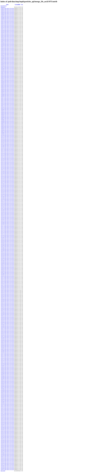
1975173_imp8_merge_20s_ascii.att (7, 228)
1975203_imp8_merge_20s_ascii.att (7, 267)
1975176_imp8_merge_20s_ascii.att (7, 232)
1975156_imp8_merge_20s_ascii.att (7, 206)
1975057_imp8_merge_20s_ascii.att (7, 80)
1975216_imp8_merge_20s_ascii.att (7, 283)
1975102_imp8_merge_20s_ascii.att (7, 137)
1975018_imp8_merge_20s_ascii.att (7, 30)
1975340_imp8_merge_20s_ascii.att (7, 442)
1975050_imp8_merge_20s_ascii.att (7, 71)
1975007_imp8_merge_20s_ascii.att (7, 16)
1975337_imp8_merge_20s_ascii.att (7, 438)
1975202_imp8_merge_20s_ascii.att (7, 265)
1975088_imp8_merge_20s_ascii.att (7, 119)
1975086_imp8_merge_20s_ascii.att (7, 117)
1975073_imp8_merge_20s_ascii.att (7, 100)
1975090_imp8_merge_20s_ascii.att (7, 122)
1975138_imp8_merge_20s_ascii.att (7, 183)
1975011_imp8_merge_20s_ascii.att (7, 21)
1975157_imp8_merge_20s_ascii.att (7, 208)
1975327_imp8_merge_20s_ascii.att (7, 425)
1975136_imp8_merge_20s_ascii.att (7, 181)
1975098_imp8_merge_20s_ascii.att (7, 132)
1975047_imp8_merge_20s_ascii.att (7, 67)
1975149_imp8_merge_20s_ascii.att (7, 197)
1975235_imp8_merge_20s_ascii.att (7, 308)
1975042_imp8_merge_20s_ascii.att (7, 60)
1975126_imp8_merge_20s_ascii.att (7, 168)
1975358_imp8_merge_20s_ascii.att (7, 465)
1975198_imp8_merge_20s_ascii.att (7, 260)
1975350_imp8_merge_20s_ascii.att (7, 455)
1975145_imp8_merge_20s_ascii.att (7, 192)
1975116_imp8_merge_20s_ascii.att (7, 155)
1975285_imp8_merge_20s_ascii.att (7, 372)
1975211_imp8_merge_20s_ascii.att (7, 277)
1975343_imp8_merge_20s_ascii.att (7, 446)
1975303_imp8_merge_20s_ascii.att (7, 395)
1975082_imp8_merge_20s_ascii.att (7, 112)
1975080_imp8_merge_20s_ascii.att (7, 109)
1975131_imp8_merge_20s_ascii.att (7, 174)
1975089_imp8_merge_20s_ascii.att (7, 121)
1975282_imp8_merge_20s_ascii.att (7, 368)
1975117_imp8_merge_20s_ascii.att (7, 156)
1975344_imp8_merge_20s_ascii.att (7, 447)
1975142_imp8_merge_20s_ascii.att (7, 188)
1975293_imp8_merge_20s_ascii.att (7, 382)
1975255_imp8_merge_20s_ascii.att (7, 333)
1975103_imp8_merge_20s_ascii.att (7, 139)
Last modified (17, 4)
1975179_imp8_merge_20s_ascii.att (7, 236)
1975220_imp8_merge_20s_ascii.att (7, 288)
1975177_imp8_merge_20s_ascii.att (7, 233)
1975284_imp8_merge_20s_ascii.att (7, 370)
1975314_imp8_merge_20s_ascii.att (7, 409)
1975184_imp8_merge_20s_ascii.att (7, 242)
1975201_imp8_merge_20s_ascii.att (7, 264)
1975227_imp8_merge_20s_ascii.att (7, 297)
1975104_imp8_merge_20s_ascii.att (7, 140)
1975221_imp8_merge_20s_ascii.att (7, 290)
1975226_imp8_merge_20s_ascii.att (7, 296)
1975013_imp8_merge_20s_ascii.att (7, 23)
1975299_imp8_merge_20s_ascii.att (7, 390)
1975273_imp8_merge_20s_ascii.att (7, 356)
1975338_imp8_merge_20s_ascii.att (7, 440)
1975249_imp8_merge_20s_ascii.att (7, 326)
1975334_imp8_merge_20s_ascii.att (7, 434)
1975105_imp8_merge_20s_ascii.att (7, 141)
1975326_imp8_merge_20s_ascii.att (7, 424)
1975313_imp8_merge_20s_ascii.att (7, 408)
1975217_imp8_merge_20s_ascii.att (7, 285)
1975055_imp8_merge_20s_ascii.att (7, 77)
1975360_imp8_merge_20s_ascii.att (7, 468)
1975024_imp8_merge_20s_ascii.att (7, 37)
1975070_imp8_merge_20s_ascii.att (7, 96)
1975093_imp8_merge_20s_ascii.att (7, 126)
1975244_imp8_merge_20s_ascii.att (7, 319)
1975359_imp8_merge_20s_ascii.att (7, 466)
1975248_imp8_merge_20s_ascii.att (7, 324)
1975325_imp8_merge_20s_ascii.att (7, 423)
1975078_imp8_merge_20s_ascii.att (7, 106)
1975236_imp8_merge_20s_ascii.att (7, 309)
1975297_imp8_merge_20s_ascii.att (7, 387)
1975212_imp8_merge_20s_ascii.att (7, 278)
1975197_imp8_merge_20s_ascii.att (7, 259)
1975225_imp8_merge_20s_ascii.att (7, 295)
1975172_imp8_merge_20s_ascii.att (7, 227)
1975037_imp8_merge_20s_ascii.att (7, 54)
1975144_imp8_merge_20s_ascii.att (7, 191)
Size (22, 4)
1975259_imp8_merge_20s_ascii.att (7, 338)
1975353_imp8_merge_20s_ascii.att (7, 459)
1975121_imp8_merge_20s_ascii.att (7, 162)
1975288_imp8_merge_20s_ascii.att (7, 376)
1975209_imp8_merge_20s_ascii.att (7, 274)
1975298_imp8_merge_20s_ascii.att (7, 388)
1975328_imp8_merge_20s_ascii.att (7, 427)
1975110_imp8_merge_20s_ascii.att (7, 147)
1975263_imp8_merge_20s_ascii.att (7, 343)
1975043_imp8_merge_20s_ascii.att (7, 62)
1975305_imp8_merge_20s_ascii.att (7, 397)
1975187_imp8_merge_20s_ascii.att (7, 246)
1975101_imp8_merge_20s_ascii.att (7, 136)
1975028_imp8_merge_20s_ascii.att (7, 42)
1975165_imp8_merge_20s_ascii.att (7, 218)
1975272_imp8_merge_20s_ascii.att (7, 355)
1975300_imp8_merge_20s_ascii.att (7, 391)
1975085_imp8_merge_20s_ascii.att (7, 115)
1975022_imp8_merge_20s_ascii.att (7, 35)
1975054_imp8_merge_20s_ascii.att (7, 76)
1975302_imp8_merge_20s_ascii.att (7, 393)
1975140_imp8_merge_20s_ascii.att (7, 186)
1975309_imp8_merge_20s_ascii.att (7, 402)
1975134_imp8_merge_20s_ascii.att (7, 178)
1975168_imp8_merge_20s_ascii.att (7, 222)
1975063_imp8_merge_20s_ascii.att (7, 87)
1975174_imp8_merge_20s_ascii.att (7, 229)
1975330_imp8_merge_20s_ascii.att (7, 429)
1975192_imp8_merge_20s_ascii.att (7, 253)
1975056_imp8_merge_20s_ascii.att (7, 78)
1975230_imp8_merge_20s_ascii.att (7, 301)
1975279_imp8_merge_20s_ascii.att (7, 364)
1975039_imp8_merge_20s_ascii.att (7, 57)
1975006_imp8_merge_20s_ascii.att (7, 14)
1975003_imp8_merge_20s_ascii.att (7, 10)
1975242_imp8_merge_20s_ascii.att (7, 317)
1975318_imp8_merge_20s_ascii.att (7, 414)
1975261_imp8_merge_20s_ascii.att (7, 341)
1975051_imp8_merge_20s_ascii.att (7, 72)
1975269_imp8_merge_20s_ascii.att (7, 351)
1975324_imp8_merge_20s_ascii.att (7, 422)
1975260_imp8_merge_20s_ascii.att (7, 340)
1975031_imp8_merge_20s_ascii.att (7, 46)
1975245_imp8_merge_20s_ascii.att (7, 320)
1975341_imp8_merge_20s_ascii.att (7, 443)
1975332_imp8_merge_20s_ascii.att (7, 432)
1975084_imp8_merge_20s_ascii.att (7, 114)
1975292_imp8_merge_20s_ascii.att (7, 381)
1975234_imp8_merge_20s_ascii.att (7, 306)
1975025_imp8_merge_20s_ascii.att (7, 39)
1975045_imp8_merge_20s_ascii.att (7, 64)
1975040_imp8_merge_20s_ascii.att (7, 58)
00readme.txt (3, 7)
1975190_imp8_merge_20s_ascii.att (7, 250)
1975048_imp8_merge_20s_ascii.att (7, 68)
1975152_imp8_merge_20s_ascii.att (7, 201)
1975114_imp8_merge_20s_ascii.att (7, 153)
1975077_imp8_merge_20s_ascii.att (7, 105)
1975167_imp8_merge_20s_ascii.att (7, 221)
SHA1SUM (3, 470)
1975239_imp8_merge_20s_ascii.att (7, 313)
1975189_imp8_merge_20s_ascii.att (7, 249)
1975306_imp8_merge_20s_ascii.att (7, 399)
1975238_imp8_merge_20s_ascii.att (7, 311)
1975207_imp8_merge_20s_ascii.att (7, 272)
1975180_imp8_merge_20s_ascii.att (7, 237)
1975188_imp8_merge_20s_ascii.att (7, 247)
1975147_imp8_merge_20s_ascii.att (7, 195)
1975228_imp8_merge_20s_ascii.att (7, 299)
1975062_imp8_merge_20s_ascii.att (7, 86)
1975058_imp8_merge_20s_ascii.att (7, 81)
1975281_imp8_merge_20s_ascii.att (7, 367)
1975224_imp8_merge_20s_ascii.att (7, 294)
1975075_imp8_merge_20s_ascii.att (7, 103)
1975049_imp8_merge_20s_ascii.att (7, 69)
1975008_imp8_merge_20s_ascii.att (7, 17)
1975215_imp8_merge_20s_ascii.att (7, 282)
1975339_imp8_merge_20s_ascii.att (7, 441)
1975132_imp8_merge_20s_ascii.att (7, 176)
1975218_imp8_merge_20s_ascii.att (7, 286)
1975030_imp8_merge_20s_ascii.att (7, 45)
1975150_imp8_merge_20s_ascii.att (7, 199)
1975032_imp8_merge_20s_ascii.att (7, 48)
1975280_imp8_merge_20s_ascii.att (7, 365)
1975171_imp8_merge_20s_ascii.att (7, 226)
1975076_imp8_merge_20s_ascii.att (7, 104)
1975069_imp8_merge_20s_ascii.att (7, 95)
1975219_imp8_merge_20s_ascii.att (7, 287)
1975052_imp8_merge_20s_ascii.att (7, 73)
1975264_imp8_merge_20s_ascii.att (7, 345)
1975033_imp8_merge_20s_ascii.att (7, 49)
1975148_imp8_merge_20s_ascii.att (7, 196)
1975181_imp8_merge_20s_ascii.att (7, 238)
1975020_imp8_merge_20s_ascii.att (7, 32)
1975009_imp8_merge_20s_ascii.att (7, 18)
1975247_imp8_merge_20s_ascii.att (7, 323)
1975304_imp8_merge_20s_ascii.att (7, 396)
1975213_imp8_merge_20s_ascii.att (7, 279)
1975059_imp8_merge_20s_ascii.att (7, 82)
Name (7, 4)
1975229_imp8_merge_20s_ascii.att (7, 300)
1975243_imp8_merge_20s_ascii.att (7, 318)
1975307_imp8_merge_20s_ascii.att (7, 400)
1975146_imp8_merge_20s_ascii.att (7, 194)
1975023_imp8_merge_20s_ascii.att (7, 36)
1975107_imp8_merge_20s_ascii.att (7, 144)
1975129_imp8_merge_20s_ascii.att (7, 172)
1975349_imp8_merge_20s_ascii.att (7, 454)
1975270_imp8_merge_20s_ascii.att (7, 352)
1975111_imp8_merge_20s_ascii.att (7, 149)
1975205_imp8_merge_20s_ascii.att (7, 269)
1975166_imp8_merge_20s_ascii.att (7, 219)
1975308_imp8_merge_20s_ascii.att (7, 401)
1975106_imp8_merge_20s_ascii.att (7, 142)
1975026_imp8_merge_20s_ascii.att (7, 40)
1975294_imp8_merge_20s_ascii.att (7, 383)
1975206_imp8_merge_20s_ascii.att (7, 270)
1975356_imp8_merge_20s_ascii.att (7, 463)
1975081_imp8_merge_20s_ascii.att (7, 110)
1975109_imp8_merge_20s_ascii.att (7, 146)
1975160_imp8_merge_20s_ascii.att (7, 212)
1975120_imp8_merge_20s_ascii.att (7, 160)
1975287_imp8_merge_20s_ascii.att (7, 374)
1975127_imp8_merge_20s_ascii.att (7, 169)
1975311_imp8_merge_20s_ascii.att (7, 405)
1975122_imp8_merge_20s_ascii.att (7, 163)
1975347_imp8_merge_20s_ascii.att (7, 451)
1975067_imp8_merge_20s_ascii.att (7, 92)
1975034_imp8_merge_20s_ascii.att (7, 50)
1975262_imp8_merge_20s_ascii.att (7, 342)
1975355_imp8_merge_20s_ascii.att (7, 461)
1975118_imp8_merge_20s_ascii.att (7, 158)
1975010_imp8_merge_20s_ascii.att (7, 19)
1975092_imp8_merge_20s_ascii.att (7, 124)
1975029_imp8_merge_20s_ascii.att (7, 44)
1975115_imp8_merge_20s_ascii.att (7, 154)
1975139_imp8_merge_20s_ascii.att (7, 185)
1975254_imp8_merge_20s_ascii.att (7, 332)
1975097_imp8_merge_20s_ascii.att (7, 131)
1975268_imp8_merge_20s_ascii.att (7, 350)
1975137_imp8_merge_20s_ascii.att (7, 182)
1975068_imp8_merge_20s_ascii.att (7, 94)
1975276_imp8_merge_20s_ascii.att (7, 360)
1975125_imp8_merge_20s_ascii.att (7, 167)
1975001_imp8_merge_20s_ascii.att (7, 8)
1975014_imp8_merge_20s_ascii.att (7, 25)
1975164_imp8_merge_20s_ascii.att (7, 217)
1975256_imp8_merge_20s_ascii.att (7, 335)
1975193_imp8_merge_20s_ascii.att (7, 254)
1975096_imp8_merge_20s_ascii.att (7, 130)
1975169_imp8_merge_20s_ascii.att (7, 223)
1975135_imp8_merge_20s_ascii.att (7, 180)
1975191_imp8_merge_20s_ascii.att (7, 251)
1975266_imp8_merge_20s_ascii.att (7, 347)
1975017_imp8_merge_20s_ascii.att (7, 28)
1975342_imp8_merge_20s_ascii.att (7, 445)
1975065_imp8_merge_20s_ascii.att (7, 90)
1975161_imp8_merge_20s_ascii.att (7, 213)
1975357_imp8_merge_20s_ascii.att (7, 464)
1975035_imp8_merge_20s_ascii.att (7, 51)
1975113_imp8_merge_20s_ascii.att (7, 151)
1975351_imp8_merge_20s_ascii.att (7, 456)
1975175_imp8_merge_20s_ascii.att (7, 231)
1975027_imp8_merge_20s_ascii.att (7, 41)
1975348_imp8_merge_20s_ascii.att (7, 452)
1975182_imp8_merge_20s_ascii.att (7, 240)
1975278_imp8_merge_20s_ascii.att (7, 363)
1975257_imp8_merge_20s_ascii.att (7, 336)
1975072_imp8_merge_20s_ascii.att (7, 99)
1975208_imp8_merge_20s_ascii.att (7, 273)
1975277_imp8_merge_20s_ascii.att (7, 361)
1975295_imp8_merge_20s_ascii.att (7, 384)
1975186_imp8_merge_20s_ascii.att (7, 245)
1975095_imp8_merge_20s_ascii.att (7, 128)
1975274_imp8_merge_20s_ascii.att (7, 358)
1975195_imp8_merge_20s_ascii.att (7, 256)
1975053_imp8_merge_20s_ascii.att (7, 74)
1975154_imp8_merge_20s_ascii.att (7, 204)
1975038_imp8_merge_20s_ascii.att (7, 55)
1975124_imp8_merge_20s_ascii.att (7, 165)
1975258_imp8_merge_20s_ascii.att (7, 337)
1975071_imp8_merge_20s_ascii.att (7, 98)
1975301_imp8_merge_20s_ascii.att (7, 392)
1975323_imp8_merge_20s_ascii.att (7, 420)
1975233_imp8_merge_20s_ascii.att (7, 305)
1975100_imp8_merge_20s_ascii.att (7, 135)
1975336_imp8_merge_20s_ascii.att (7, 437)
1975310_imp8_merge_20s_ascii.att (7, 404)
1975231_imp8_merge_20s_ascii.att (7, 302)
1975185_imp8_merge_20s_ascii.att (7, 244)
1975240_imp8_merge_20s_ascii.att (7, 314)
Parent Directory (4, 5)
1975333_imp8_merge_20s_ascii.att (7, 433)
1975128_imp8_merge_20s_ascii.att (7, 171)
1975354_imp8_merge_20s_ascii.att (7, 460)
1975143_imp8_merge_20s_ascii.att (7, 190)
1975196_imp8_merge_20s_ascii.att (7, 258)
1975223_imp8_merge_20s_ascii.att (7, 292)
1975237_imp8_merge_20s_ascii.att (7, 310)
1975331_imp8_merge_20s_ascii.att (7, 431)
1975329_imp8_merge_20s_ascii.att (7, 428)
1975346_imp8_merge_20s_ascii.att (7, 450)
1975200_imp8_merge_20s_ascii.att (7, 263)
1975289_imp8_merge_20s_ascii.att (7, 377)
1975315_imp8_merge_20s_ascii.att (7, 410)
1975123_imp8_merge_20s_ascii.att (7, 164)
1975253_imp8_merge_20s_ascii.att (7, 331)
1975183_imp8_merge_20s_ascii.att (7, 241)
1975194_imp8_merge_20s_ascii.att (7, 255)
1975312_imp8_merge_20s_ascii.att (7, 406)
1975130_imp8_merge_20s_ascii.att (7, 173)
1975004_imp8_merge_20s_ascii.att (7, 12)
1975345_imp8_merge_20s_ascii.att (7, 449)
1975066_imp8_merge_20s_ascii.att (7, 91)
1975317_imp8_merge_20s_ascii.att (7, 413)
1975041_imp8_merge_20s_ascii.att (7, 59)
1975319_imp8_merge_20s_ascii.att (7, 415)
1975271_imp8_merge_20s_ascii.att (7, 354)
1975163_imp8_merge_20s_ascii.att (7, 215)
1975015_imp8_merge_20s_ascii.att (7, 26)
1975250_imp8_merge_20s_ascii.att (7, 327)
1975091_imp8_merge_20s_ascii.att (7, 123)
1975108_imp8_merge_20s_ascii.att (7, 145)
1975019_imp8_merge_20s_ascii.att (7, 31)
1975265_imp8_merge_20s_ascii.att (7, 346)
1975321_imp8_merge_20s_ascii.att (7, 418)
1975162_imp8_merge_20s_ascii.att (7, 214)
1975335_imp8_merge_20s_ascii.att (7, 436)
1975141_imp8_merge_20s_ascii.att (7, 187)
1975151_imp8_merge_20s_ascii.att (7, 200)
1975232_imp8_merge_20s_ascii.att (7, 304)
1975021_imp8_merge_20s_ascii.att (7, 33)
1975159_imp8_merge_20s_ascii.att (7, 210)
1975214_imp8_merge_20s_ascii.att (7, 281)
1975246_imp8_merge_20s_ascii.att (7, 322)
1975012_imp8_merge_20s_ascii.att (7, 22)
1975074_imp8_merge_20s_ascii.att (7, 101)
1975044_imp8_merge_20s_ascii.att (7, 63)
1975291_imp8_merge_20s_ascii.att (7, 379)
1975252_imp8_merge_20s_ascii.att (7, 329)
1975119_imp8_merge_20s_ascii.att (7, 159)
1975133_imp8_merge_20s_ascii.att (7, 177)
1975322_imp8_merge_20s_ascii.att (7, 419)
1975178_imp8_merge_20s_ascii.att (7, 235)
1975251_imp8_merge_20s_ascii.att (7, 328)
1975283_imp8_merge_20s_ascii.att (7, 369)
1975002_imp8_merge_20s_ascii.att (7, 9)
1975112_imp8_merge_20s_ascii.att (7, 150)
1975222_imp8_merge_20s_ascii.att (7, 291)
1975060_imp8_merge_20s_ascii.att (7, 83)
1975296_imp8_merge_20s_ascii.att (7, 386)
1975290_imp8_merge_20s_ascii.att (7, 378)
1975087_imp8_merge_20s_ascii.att (7, 118)
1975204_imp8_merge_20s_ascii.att (7, 268)
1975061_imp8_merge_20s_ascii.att (7, 85)
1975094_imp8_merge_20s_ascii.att (7, 127)
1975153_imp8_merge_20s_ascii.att (7, 203)
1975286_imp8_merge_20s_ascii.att (7, 373)
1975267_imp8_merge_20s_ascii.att (7, 349)
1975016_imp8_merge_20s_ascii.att (7, 27)
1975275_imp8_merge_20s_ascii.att (7, 359)
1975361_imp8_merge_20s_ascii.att (7, 469)
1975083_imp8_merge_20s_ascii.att (7, 113)
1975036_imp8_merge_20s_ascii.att (7, 53)
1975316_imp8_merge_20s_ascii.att (7, 411)
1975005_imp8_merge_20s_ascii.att (7, 13)
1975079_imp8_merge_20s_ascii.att (7, 108)
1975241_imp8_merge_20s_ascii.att (7, 315)
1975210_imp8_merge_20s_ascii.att (7, 276)
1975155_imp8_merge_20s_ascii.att (7, 205)
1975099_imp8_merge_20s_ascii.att (7, 133)
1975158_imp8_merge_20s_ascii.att (7, 209)
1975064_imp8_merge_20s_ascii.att (7, 89)
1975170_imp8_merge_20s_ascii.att (7, 224)
